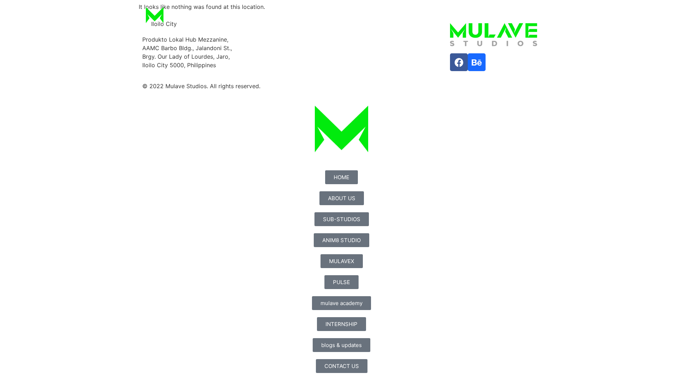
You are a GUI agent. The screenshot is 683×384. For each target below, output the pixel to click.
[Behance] (477, 62)
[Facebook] (459, 62)
